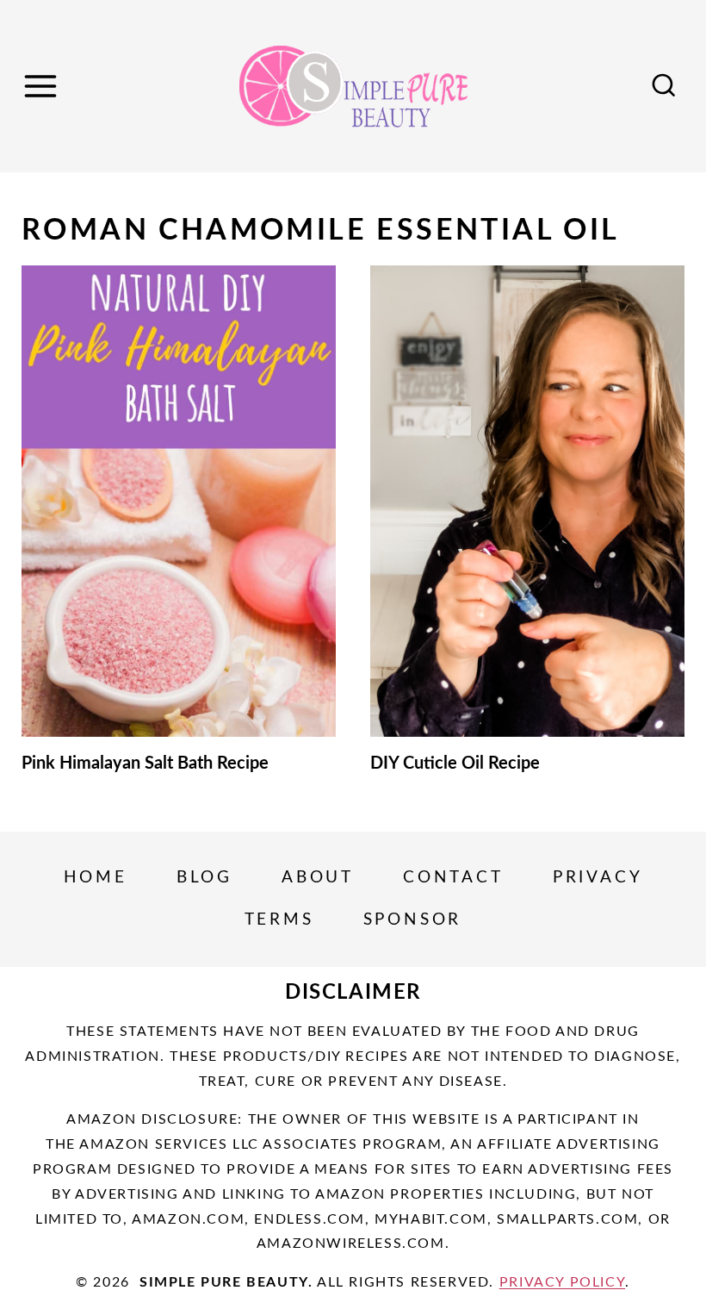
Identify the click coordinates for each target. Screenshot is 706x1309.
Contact (453, 878)
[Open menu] (43, 85)
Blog (204, 878)
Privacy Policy (562, 1282)
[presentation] (179, 501)
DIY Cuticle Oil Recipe (455, 763)
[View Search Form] (663, 86)
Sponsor (412, 920)
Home (95, 878)
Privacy (598, 878)
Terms (279, 920)
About (318, 878)
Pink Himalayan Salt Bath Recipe (145, 763)
